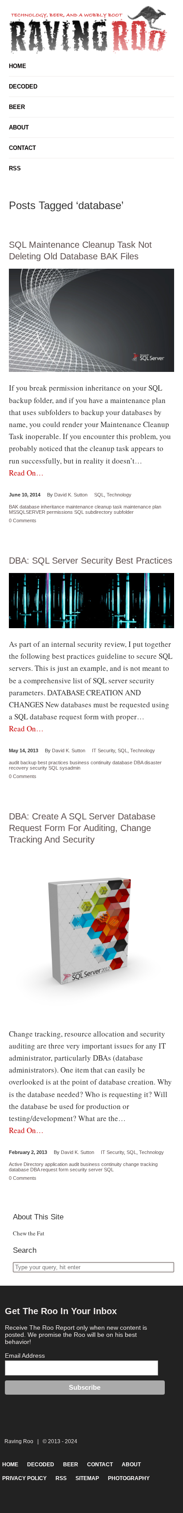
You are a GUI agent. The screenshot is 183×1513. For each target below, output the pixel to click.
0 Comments (22, 520)
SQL (99, 494)
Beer (17, 107)
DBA (138, 762)
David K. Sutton (71, 494)
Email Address (25, 1355)
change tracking (140, 1164)
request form (54, 1169)
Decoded (23, 86)
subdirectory (98, 512)
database (30, 506)
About (19, 127)
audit (14, 762)
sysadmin (70, 768)
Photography (129, 1478)
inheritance (52, 506)
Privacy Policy (24, 1478)
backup (28, 762)
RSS (15, 168)
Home (17, 66)
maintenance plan (142, 506)
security (38, 768)
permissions (60, 512)
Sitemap (87, 1478)
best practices (53, 762)
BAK (13, 506)
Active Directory (26, 1164)
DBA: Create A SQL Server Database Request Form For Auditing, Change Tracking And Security (82, 827)
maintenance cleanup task (94, 506)
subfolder (124, 512)
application (56, 1164)
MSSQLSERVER (27, 512)
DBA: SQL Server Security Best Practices (90, 560)
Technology (119, 494)
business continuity (90, 762)
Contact (22, 148)
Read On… (26, 473)
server (95, 1169)
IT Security (103, 750)
